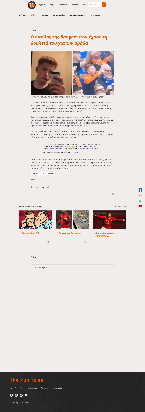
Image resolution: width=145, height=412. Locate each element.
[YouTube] (140, 206)
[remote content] (72, 148)
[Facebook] (140, 190)
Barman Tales (59, 15)
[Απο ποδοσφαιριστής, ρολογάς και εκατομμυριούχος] (109, 219)
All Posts (22, 15)
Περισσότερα (95, 15)
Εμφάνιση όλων (120, 206)
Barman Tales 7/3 (30, 233)
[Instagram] (140, 195)
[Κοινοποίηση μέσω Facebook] (32, 187)
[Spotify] (140, 200)
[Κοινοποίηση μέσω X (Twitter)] (37, 187)
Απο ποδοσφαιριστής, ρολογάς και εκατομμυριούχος (106, 234)
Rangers (51, 173)
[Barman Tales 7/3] (35, 219)
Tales (33, 15)
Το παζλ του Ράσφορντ (70, 233)
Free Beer (44, 15)
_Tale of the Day (38, 173)
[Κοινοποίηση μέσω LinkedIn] (43, 187)
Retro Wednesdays (77, 15)
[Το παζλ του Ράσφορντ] (72, 219)
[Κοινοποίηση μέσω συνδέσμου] (48, 187)
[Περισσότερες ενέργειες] (113, 30)
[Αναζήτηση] (104, 4)
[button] (62, 5)
